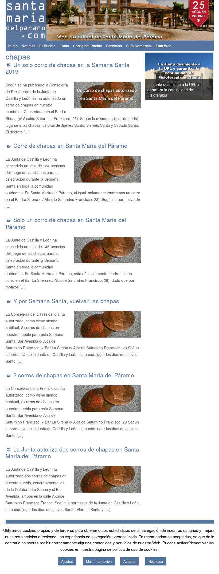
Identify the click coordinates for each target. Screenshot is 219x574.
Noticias (28, 45)
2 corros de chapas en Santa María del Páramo (73, 375)
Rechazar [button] (155, 561)
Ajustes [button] (67, 561)
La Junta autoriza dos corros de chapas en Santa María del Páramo (72, 452)
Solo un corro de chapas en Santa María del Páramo (66, 223)
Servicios (114, 45)
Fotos (64, 45)
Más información (99, 561)
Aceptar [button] (129, 561)
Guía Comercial (139, 45)
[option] (179, 76)
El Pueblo (47, 45)
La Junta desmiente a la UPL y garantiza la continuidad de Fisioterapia (173, 90)
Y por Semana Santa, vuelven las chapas (66, 301)
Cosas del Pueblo (87, 45)
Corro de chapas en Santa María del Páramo (70, 145)
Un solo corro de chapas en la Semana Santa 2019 (68, 68)
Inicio (13, 45)
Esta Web (163, 45)
